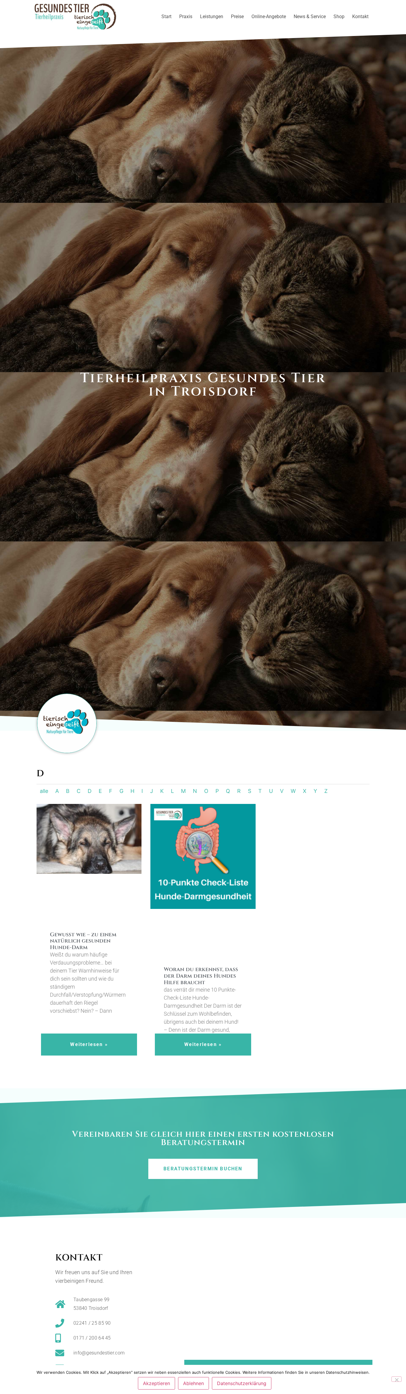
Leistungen (211, 16)
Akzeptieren (156, 1383)
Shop (338, 16)
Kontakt (360, 16)
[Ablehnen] (396, 1379)
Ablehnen (193, 1383)
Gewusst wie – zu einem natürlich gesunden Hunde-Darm (83, 941)
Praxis (185, 16)
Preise (237, 16)
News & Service (310, 16)
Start (166, 16)
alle (44, 791)
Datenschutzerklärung (241, 1383)
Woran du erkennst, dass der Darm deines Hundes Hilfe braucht (201, 976)
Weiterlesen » (89, 1044)
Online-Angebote (268, 16)
